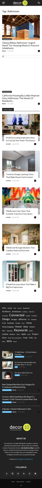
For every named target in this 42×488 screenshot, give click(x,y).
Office (18, 334)
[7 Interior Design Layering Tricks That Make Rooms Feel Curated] (21, 164)
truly (31, 338)
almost (20, 308)
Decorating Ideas (7, 39)
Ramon (4, 51)
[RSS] (24, 474)
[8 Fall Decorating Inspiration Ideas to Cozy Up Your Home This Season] (21, 127)
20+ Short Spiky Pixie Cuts (24, 373)
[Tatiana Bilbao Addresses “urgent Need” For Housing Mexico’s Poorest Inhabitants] (21, 27)
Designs (14, 319)
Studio (25, 338)
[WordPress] (35, 474)
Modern (12, 334)
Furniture (10, 323)
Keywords (21, 330)
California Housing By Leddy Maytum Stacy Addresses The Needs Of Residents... (20, 98)
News (13, 481)
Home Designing (7, 327)
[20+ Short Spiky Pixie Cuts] (7, 375)
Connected (16, 315)
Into (3, 331)
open (23, 334)
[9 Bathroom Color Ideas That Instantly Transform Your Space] (21, 201)
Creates (34, 316)
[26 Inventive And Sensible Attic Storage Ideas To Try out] (7, 365)
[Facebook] (7, 474)
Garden (17, 323)
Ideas (25, 327)
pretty (29, 334)
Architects (6, 311)
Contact (28, 481)
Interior (32, 327)
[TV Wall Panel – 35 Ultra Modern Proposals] (7, 355)
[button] (3, 3)
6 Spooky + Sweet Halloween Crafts (16, 409)
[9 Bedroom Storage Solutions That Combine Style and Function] (21, 237)
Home (29, 323)
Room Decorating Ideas (15, 338)
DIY (29, 319)
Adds (15, 308)
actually (9, 308)
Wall (35, 338)
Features (34, 319)
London (5, 334)
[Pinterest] (18, 474)
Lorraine (8, 144)
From (4, 323)
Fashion (17, 375)
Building (25, 311)
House (18, 326)
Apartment (26, 308)
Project (35, 334)
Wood (15, 341)
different (22, 319)
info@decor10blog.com (25, 459)
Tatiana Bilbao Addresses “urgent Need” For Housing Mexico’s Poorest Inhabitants (20, 45)
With (9, 341)
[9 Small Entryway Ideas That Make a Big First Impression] (21, 274)
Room (4, 338)
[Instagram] (12, 473)
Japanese (9, 331)
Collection (31, 311)
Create (28, 316)
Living (31, 331)
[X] (29, 474)
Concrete (5, 316)
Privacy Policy (20, 481)
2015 (4, 308)
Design (6, 319)
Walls (3, 341)
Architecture (16, 311)
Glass (23, 323)
